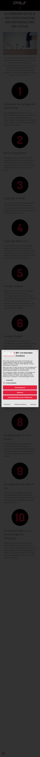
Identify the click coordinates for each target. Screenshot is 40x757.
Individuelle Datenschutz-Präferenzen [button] (20, 397)
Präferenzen (7, 404)
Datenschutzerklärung (20, 404)
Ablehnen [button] (20, 392)
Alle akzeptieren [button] (20, 387)
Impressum (33, 404)
